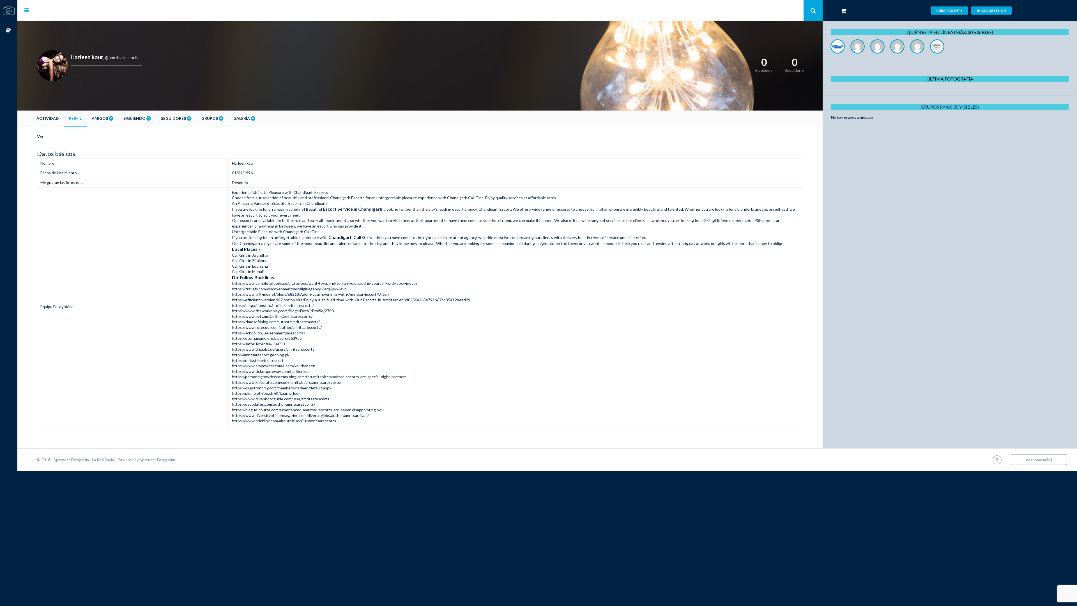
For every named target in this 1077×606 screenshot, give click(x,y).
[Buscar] (813, 10)
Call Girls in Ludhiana (250, 266)
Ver (40, 136)
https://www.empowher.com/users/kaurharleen (273, 365)
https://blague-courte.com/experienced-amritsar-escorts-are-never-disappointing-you (308, 409)
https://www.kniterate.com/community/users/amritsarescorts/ (286, 382)
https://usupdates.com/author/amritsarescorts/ (273, 404)
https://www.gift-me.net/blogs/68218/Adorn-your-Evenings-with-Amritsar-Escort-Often (310, 294)
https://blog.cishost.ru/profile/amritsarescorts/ (273, 305)
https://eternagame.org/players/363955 (267, 338)
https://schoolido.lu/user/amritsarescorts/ (268, 332)
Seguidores (175, 118)
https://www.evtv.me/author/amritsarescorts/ (272, 316)
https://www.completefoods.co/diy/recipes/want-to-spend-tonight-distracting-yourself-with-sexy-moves (325, 283)
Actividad (47, 118)
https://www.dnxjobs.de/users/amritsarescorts (273, 349)
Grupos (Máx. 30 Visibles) (950, 106)
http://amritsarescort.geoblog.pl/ (260, 354)
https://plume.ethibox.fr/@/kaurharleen (266, 393)
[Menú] (26, 10)
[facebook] (997, 459)
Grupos (211, 118)
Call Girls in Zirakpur (249, 260)
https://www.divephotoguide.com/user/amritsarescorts (280, 398)
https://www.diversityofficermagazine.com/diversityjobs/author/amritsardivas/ (300, 415)
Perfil (75, 118)
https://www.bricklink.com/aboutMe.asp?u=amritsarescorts (284, 420)
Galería (243, 118)
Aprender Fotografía (157, 459)
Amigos (102, 118)
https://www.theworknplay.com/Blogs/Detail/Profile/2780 (283, 310)
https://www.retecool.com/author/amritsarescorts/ (277, 327)
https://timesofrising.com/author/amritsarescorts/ (276, 321)
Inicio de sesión (991, 10)
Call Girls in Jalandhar (250, 255)
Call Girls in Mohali (248, 271)
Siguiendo (136, 118)
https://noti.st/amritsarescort (258, 360)
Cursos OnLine (8, 30)
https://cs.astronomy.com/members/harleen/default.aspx (281, 387)
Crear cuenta (949, 10)
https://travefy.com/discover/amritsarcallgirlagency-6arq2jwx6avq (289, 288)
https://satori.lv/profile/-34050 (258, 343)
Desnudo (240, 182)
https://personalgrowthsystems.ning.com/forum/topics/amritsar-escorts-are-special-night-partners (319, 376)
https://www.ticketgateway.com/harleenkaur (271, 371)
